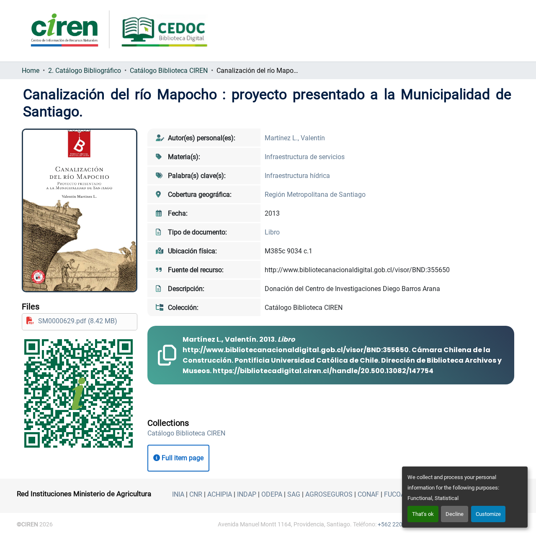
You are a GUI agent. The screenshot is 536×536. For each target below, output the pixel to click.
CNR (195, 494)
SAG (293, 494)
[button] (186, 433)
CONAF (368, 494)
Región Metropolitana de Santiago (315, 194)
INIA (178, 494)
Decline (455, 514)
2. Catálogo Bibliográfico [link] (84, 71)
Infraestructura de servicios (305, 157)
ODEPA (271, 494)
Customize (488, 514)
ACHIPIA (219, 494)
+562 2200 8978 (399, 524)
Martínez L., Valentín (295, 138)
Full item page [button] (182, 458)
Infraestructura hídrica (297, 176)
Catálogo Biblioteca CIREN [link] (169, 71)
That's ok (423, 514)
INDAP (246, 494)
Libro (272, 232)
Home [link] (30, 71)
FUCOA (394, 494)
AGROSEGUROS (329, 494)
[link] (79, 321)
